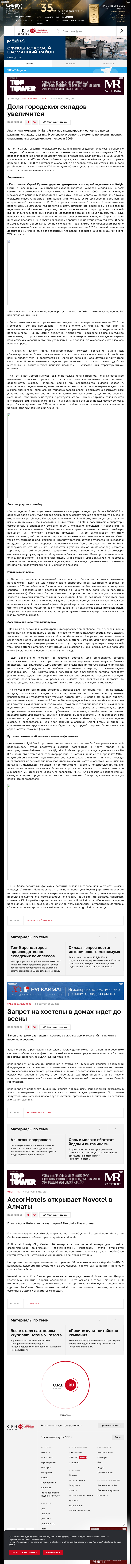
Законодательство (19, 1004)
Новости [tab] (71, 63)
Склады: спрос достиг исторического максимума (94, 949)
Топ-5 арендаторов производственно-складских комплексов (33, 951)
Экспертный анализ (35, 98)
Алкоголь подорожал (31, 1140)
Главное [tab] (28, 63)
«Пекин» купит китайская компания (93, 1332)
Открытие (13, 1192)
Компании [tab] (108, 63)
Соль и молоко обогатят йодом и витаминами (91, 1142)
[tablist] (65, 63)
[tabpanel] (65, 743)
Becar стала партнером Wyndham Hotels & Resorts (36, 1332)
